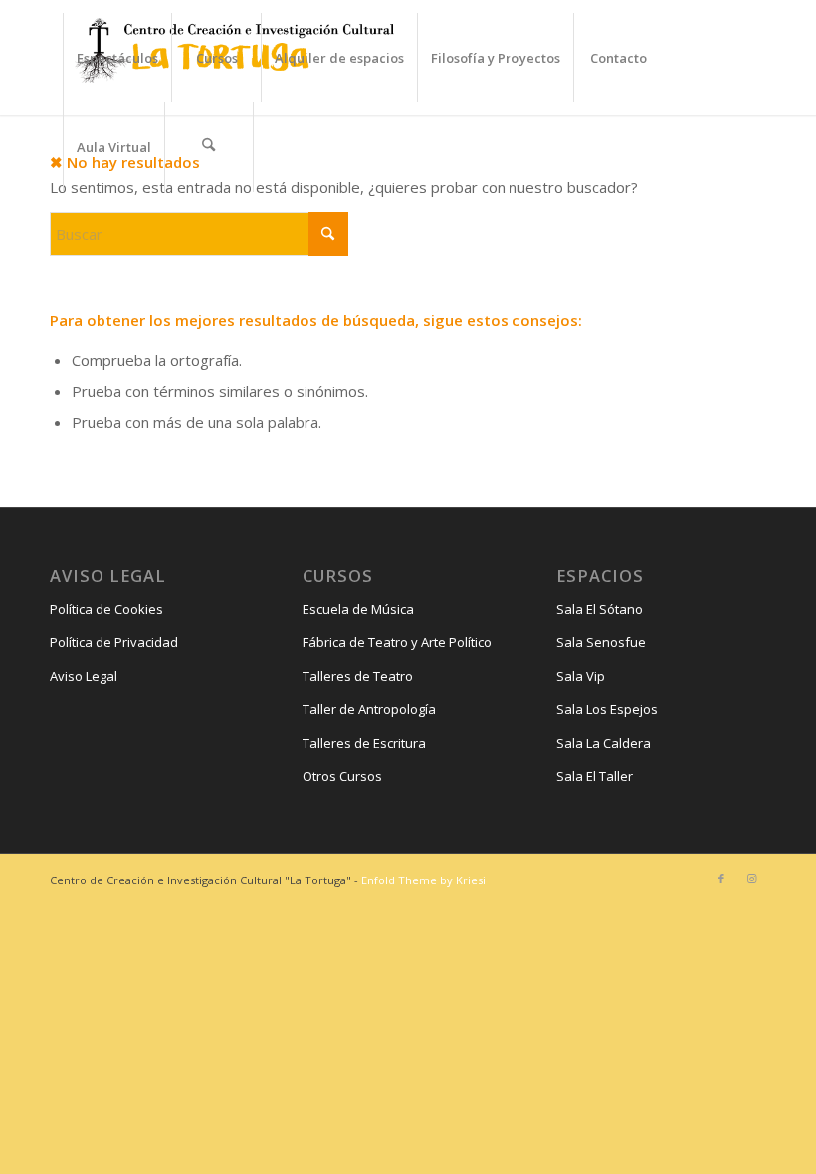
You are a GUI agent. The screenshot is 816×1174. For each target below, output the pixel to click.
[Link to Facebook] (721, 878)
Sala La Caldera (603, 743)
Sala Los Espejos (607, 709)
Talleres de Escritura (364, 743)
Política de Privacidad (114, 642)
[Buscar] (209, 147)
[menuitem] (117, 57)
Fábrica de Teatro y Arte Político (397, 642)
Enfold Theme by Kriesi (423, 880)
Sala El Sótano (599, 609)
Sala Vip (580, 676)
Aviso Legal (83, 676)
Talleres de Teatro (358, 676)
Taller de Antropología (369, 709)
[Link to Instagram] (751, 878)
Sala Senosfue (601, 642)
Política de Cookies (106, 609)
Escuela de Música (358, 609)
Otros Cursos (342, 776)
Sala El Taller (594, 776)
